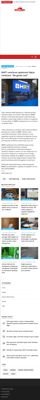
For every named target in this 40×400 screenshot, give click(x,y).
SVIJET (3, 306)
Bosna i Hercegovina (28, 179)
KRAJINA (4, 292)
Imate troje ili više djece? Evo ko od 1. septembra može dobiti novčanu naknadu (22, 357)
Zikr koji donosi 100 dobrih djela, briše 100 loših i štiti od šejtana (22, 343)
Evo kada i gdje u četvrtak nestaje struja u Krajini (23, 337)
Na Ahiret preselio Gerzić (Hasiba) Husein (20, 331)
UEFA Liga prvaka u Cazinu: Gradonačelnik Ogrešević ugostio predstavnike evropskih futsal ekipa (22, 323)
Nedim (34, 66)
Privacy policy (5, 391)
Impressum (4, 397)
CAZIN (3, 288)
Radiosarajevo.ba (6, 173)
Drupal (11, 389)
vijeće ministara (14, 179)
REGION (4, 301)
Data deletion (5, 394)
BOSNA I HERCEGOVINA (7, 66)
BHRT (4, 179)
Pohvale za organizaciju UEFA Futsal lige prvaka (22, 350)
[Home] (20, 8)
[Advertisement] (20, 34)
